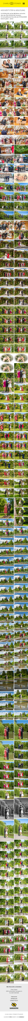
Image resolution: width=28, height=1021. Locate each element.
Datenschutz (14, 996)
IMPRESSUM (14, 998)
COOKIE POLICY (14, 1000)
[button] (24, 3)
